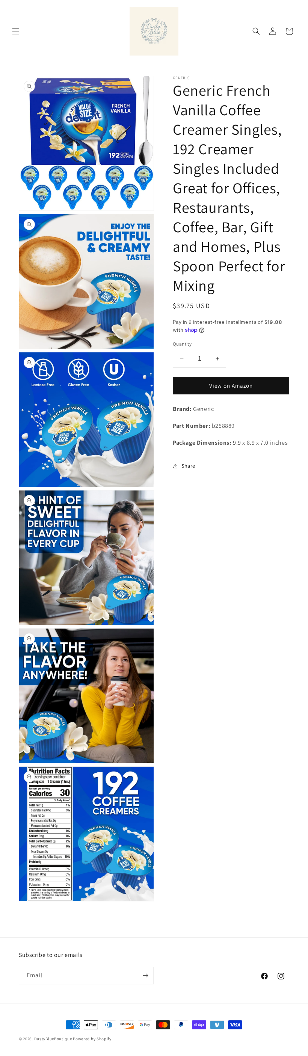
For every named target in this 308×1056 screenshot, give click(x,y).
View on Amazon (231, 385)
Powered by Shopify (92, 1038)
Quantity (182, 344)
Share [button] (188, 465)
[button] (16, 31)
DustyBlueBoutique (53, 1038)
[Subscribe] (145, 975)
